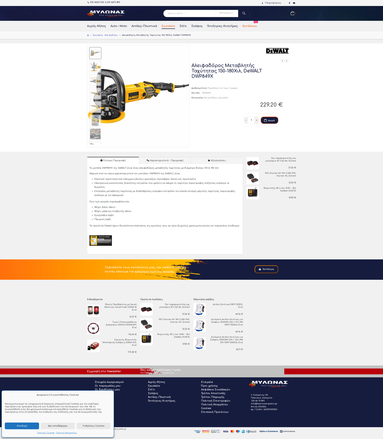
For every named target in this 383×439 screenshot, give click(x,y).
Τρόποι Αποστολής (213, 393)
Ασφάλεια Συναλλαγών (215, 389)
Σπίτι (183, 26)
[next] (287, 61)
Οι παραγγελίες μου (108, 386)
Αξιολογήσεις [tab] (218, 160)
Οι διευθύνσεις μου (107, 389)
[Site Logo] (105, 13)
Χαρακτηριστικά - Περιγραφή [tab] (166, 160)
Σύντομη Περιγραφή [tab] (114, 160)
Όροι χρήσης (209, 386)
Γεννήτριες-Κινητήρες (222, 26)
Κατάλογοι (249, 25)
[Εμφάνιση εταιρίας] (277, 51)
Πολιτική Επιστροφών (215, 400)
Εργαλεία (168, 26)
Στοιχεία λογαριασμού (109, 382)
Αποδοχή (22, 426)
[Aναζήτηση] (244, 13)
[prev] (282, 61)
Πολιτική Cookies (45, 433)
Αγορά (271, 120)
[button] (88, 96)
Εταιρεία (207, 382)
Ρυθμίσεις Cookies (93, 426)
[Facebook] (290, 3)
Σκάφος (197, 26)
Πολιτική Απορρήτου (66, 433)
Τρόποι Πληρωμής (212, 397)
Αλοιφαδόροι (211, 98)
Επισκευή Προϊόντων (215, 412)
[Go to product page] (252, 163)
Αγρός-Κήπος (96, 26)
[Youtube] (294, 3)
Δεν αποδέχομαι (57, 426)
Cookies (206, 408)
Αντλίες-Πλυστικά (144, 26)
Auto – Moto (119, 26)
